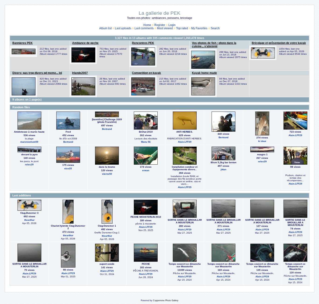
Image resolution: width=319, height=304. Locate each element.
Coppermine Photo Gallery (165, 300)
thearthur (29, 220)
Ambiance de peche (85, 43)
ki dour (262, 141)
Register (159, 25)
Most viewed (165, 28)
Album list (105, 28)
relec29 (29, 164)
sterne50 (107, 174)
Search (215, 28)
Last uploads (123, 28)
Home (147, 25)
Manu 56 (146, 142)
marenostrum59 (29, 142)
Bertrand (68, 142)
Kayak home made (204, 73)
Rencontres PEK (143, 43)
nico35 (68, 168)
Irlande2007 (80, 73)
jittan (223, 169)
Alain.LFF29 (184, 142)
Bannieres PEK (22, 43)
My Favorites (199, 28)
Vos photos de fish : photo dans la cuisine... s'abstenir (214, 44)
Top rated (182, 28)
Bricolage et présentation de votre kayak (279, 43)
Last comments (144, 28)
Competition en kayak (146, 73)
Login (172, 25)
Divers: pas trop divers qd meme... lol (37, 73)
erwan (145, 170)
